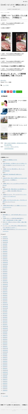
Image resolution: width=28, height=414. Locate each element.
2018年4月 (5, 384)
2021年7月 (5, 313)
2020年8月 (5, 333)
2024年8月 (5, 245)
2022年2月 (5, 300)
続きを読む (3, 80)
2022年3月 (5, 298)
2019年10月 (5, 352)
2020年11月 (5, 328)
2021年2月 (5, 322)
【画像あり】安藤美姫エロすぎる (10, 159)
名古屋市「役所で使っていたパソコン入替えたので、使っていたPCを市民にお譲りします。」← (17, 110)
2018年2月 (5, 388)
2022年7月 (5, 291)
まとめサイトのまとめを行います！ (14, 407)
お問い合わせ (14, 402)
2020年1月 (5, 346)
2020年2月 (5, 344)
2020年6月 (5, 337)
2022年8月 (5, 289)
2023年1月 (5, 280)
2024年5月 (5, 251)
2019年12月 (5, 348)
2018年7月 (5, 379)
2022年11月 (5, 284)
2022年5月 (5, 295)
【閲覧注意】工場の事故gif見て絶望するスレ (12, 174)
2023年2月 (5, 278)
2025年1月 (5, 236)
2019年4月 (5, 363)
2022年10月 (5, 286)
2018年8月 (5, 377)
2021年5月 (5, 317)
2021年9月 (5, 309)
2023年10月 (5, 264)
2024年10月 (5, 242)
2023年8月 (5, 267)
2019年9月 (5, 353)
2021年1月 (5, 324)
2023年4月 (5, 275)
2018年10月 (5, 373)
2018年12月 (5, 370)
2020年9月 (5, 331)
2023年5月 (5, 273)
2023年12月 (5, 260)
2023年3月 (5, 277)
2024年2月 (5, 256)
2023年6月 (5, 271)
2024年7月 (5, 247)
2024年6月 (5, 249)
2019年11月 (5, 350)
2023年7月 (5, 269)
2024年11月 (5, 240)
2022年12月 (5, 282)
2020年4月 (5, 341)
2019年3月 (5, 364)
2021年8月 (5, 311)
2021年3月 (5, 320)
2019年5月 (5, 361)
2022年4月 (5, 297)
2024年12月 (5, 238)
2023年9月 (5, 266)
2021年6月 (5, 315)
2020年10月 (5, 330)
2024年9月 (5, 244)
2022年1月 (5, 302)
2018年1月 (5, 390)
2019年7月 (5, 357)
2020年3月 (5, 342)
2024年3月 (5, 255)
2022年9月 (5, 288)
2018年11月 (5, 372)
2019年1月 (5, 368)
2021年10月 (5, 308)
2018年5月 (5, 383)
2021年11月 (5, 306)
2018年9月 (5, 375)
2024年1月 (5, 258)
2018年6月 (5, 381)
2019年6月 (5, 359)
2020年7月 (5, 335)
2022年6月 (5, 293)
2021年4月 (5, 319)
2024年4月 (5, 253)
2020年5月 (5, 339)
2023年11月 (5, 262)
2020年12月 (5, 326)
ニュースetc (5, 85)
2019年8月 (5, 355)
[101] (14, 42)
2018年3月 (5, 386)
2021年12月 (5, 304)
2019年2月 (5, 366)
